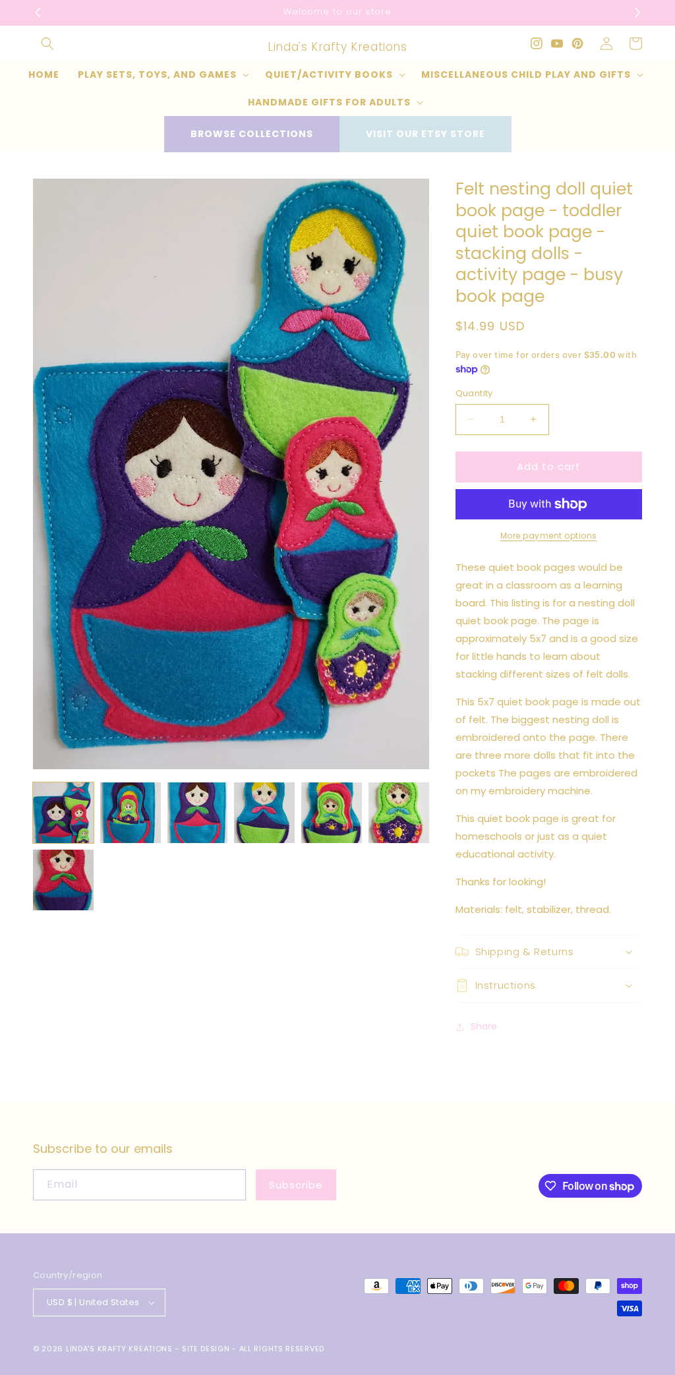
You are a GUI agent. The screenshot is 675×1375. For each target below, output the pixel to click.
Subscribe (296, 1185)
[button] (47, 43)
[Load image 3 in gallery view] (197, 812)
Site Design (206, 1348)
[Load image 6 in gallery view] (398, 812)
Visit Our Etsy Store (425, 133)
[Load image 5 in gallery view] (331, 812)
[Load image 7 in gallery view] (63, 880)
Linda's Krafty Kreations (119, 1348)
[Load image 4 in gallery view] (264, 812)
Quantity (474, 393)
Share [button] (484, 1026)
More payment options (548, 535)
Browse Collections (252, 133)
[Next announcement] (637, 12)
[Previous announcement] (37, 12)
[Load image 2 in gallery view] (130, 812)
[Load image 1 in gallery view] (63, 812)
